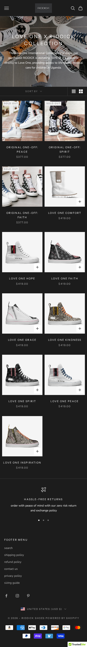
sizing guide (12, 583)
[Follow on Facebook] (6, 596)
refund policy (12, 562)
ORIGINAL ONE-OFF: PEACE (22, 149)
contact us (11, 569)
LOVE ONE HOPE (22, 278)
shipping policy (14, 555)
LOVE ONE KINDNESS (65, 339)
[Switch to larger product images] (74, 91)
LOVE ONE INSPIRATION (22, 462)
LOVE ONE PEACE (64, 401)
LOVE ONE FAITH (64, 278)
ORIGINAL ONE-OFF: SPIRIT (65, 149)
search (8, 548)
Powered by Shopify (62, 618)
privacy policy (13, 576)
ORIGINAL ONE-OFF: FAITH (22, 215)
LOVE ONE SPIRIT (22, 401)
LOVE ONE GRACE (22, 339)
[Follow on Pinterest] (28, 596)
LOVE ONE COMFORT (65, 212)
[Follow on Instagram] (17, 596)
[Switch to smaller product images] (81, 91)
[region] (43, 500)
